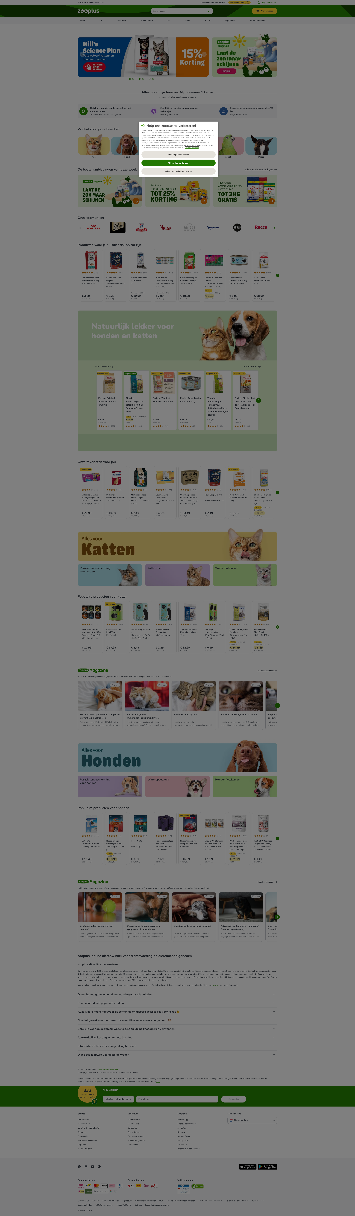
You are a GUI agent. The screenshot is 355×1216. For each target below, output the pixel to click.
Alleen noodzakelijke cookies (178, 171)
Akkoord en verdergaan (178, 163)
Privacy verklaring (192, 148)
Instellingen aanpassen (178, 154)
